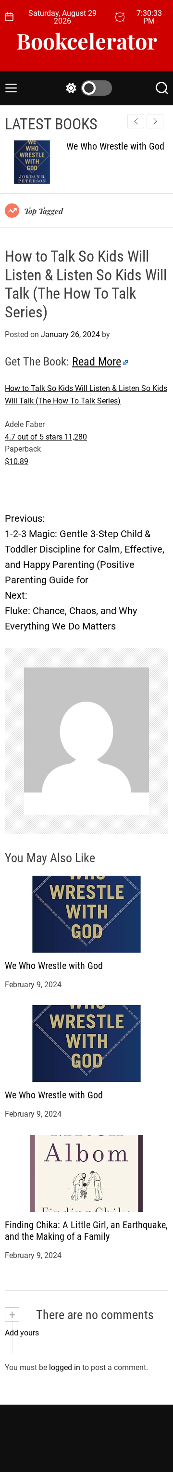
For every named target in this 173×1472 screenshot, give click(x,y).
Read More (96, 361)
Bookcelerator (86, 40)
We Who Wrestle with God (54, 965)
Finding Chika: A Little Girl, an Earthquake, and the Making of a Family (86, 1230)
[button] (155, 121)
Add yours (22, 1332)
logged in (64, 1367)
